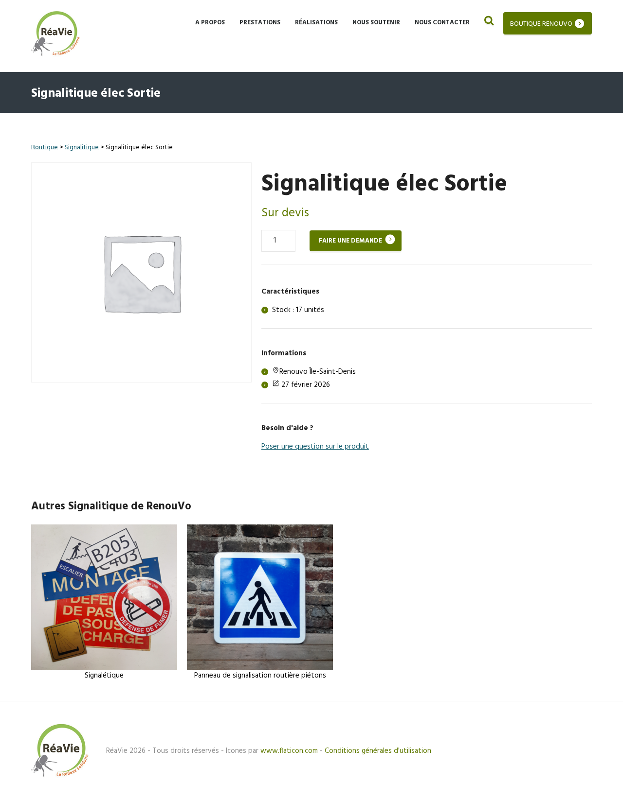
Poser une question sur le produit (315, 447)
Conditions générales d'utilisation (378, 751)
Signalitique (82, 147)
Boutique (44, 147)
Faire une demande (350, 241)
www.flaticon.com (289, 751)
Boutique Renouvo (541, 24)
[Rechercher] (488, 22)
